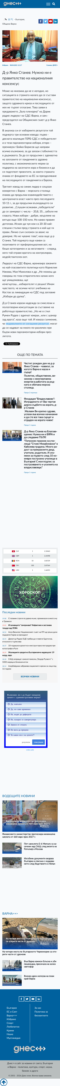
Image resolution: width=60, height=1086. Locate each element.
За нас (38, 1008)
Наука (10, 1034)
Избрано (11, 1019)
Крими (10, 1030)
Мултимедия (13, 1038)
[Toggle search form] (53, 4)
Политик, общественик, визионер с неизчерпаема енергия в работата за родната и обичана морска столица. (40, 381)
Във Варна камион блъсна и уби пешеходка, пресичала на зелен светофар (40, 964)
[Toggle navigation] (47, 4)
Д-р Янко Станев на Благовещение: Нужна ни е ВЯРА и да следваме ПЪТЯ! (40, 434)
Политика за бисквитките (41, 1014)
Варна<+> (12, 1015)
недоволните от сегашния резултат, (28, 323)
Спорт (10, 1023)
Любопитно (13, 1027)
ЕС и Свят (12, 1012)
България (12, 1008)
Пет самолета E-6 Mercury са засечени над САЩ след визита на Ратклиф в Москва (40, 846)
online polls (30, 750)
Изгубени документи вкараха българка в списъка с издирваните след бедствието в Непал (39, 861)
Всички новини (30, 676)
